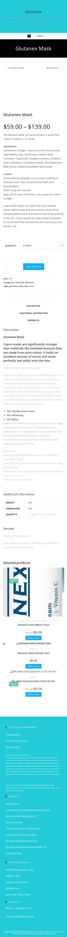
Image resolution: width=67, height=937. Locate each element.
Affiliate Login (13, 875)
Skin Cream (42, 620)
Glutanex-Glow (14, 853)
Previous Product (16, 68)
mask (20, 286)
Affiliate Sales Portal (16, 882)
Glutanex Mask (14, 822)
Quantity (10, 245)
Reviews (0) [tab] (33, 320)
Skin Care (28, 286)
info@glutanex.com (23, 916)
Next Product (52, 68)
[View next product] (61, 68)
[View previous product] (5, 68)
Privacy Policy (13, 734)
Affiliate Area (13, 888)
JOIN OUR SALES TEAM (18, 894)
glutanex (13, 286)
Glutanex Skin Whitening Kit (21, 816)
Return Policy (13, 747)
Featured (19, 282)
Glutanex (33, 11)
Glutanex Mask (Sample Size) (33, 653)
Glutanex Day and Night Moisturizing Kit (28, 810)
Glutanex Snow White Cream (33, 624)
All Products (12, 803)
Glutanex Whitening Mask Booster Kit (26, 847)
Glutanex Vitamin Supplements (23, 828)
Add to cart (33, 266)
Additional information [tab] (33, 313)
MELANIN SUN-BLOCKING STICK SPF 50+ (33, 681)
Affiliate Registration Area (20, 869)
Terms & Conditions (16, 740)
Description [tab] (33, 306)
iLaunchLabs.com (47, 933)
